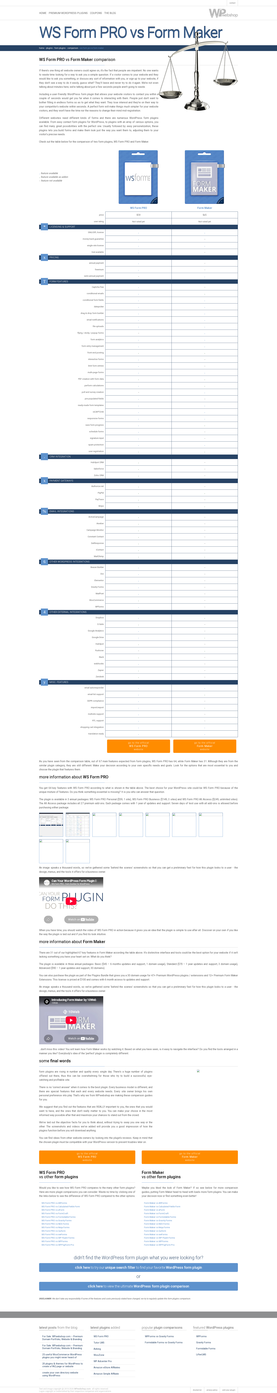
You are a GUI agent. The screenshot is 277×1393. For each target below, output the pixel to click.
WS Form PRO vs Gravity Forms (56, 1220)
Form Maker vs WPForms (156, 1241)
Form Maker (204, 207)
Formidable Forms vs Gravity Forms (164, 1342)
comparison (72, 48)
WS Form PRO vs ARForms (54, 1203)
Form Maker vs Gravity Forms (158, 1220)
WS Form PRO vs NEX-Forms (55, 1224)
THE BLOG (110, 13)
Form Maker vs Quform (155, 1231)
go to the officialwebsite (138, 746)
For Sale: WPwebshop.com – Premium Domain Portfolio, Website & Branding (62, 1338)
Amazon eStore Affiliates (107, 1367)
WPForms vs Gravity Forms (159, 1336)
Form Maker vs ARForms (156, 1203)
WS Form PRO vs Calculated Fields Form (61, 1206)
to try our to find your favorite (138, 1267)
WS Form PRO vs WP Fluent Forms (58, 1237)
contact (232, 3)
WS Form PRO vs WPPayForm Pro (58, 1245)
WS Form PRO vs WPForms (55, 1241)
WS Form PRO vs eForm (53, 1210)
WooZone (99, 1355)
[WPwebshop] (223, 13)
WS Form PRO (138, 207)
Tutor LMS (99, 1342)
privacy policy (212, 1390)
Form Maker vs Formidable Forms (160, 1217)
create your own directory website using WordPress (60, 1374)
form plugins (60, 48)
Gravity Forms (203, 1342)
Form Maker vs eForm (154, 1210)
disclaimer (197, 1390)
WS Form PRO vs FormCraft (55, 1213)
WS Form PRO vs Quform (54, 1231)
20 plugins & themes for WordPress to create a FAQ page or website (62, 1365)
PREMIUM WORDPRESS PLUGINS (68, 13)
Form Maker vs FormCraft (156, 1213)
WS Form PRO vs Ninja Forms (55, 1227)
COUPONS (96, 13)
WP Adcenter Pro (103, 1361)
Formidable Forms (205, 1348)
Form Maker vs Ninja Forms (157, 1227)
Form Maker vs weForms (156, 1234)
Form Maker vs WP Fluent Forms (159, 1237)
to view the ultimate (138, 1286)
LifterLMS (201, 1354)
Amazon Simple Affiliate (106, 1373)
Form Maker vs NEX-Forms (156, 1224)
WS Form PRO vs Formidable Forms (59, 1217)
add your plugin (228, 1390)
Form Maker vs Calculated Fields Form (162, 1206)
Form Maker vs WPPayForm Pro (159, 1245)
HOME (42, 13)
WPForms (201, 1336)
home (41, 48)
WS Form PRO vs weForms (54, 1234)
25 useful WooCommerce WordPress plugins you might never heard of (62, 1356)
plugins (49, 48)
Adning (97, 1348)
